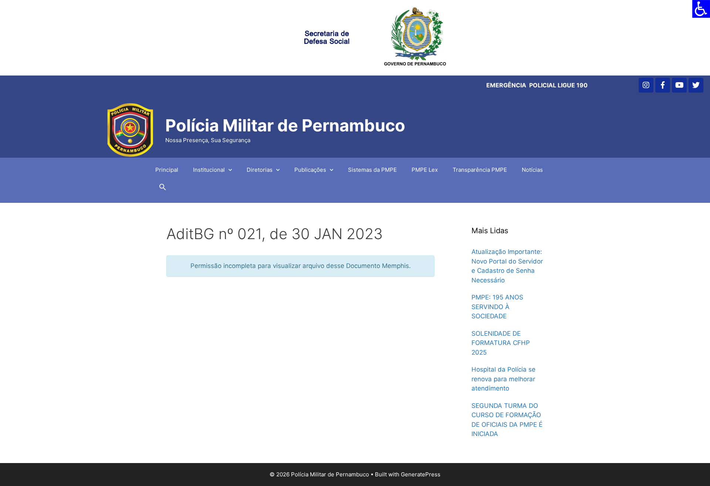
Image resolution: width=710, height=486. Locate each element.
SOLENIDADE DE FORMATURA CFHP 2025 (500, 343)
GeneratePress (420, 474)
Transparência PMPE (480, 169)
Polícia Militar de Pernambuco (285, 125)
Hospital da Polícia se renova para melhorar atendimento (503, 379)
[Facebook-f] (662, 85)
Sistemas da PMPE (372, 169)
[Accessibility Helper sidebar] (701, 9)
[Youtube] (679, 85)
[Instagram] (646, 85)
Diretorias (260, 169)
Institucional (209, 169)
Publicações (310, 169)
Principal (166, 169)
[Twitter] (696, 85)
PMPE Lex (425, 169)
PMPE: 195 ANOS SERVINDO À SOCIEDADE (497, 307)
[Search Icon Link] (163, 188)
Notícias (532, 169)
